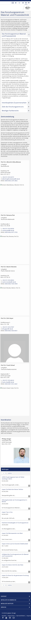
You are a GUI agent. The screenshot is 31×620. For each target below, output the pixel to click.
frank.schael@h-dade (8, 382)
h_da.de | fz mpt (11, 613)
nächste (10, 473)
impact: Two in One (7, 512)
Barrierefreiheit (20, 615)
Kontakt (4, 615)
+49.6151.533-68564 (8, 280)
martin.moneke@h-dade (9, 282)
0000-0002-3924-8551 (11, 330)
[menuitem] (3, 618)
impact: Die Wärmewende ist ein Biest (12, 533)
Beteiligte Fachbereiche (10, 111)
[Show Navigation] (13, 3)
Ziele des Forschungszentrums (13, 107)
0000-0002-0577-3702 (11, 232)
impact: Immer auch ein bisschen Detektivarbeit (15, 544)
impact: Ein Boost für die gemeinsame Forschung (15, 575)
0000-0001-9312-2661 (11, 384)
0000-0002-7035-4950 (11, 284)
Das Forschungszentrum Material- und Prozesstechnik (14, 35)
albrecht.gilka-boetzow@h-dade (11, 179)
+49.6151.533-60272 (8, 177)
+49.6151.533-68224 (8, 380)
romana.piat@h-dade (8, 230)
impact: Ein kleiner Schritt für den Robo (12, 565)
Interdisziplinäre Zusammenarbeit (14, 103)
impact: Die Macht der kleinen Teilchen (12, 489)
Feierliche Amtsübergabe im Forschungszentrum (15, 522)
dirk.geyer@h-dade (7, 329)
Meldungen (5, 469)
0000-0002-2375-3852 (11, 180)
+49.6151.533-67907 (8, 327)
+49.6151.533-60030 (8, 228)
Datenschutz (11, 615)
